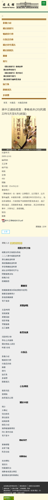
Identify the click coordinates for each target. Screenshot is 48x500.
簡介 (4, 407)
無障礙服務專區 (8, 428)
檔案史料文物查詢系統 (11, 252)
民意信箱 (5, 452)
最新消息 (5, 391)
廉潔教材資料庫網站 (10, 475)
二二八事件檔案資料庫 (11, 256)
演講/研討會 (7, 337)
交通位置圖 (14, 488)
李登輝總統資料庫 (9, 267)
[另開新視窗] (24, 133)
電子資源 (5, 301)
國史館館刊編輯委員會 (12, 79)
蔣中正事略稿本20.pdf (14, 221)
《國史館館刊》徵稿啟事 (13, 67)
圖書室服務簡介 (8, 294)
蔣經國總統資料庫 (9, 263)
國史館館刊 (8, 28)
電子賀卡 (5, 436)
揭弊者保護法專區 (9, 472)
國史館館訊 (8, 50)
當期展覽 (5, 313)
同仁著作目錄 (7, 432)
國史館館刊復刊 (9, 76)
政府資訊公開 (7, 398)
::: (2, 1)
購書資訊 (7, 90)
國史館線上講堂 (8, 344)
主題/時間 (6, 310)
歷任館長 (5, 417)
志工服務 (5, 328)
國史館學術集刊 (9, 70)
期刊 (4, 371)
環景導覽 (5, 321)
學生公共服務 (7, 340)
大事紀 (4, 410)
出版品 (12, 103)
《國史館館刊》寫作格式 (13, 73)
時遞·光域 (6, 348)
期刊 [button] (5, 61)
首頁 (5, 103)
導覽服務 (5, 324)
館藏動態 (5, 281)
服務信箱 (6, 488)
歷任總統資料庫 (8, 259)
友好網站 (5, 461)
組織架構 (5, 421)
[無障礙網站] (9, 498)
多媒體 (6, 95)
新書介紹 (7, 23)
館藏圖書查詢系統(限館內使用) (14, 290)
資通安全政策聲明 (34, 486)
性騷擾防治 (6, 468)
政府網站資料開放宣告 (11, 486)
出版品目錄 (8, 39)
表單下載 (5, 448)
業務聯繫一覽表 (25, 488)
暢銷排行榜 (8, 34)
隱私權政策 (23, 486)
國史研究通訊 (9, 45)
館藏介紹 (5, 278)
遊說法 (4, 464)
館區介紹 (5, 425)
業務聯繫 (5, 445)
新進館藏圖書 (7, 297)
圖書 (5, 56)
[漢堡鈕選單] (43, 3)
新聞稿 (4, 394)
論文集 (6, 84)
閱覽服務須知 (7, 274)
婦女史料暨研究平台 (10, 270)
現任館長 (5, 414)
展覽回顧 (5, 317)
